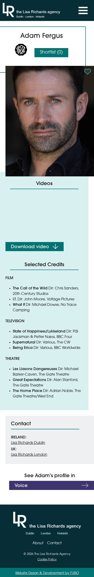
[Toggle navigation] (83, 10)
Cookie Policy (47, 559)
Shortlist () (51, 52)
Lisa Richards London (29, 455)
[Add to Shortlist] (88, 71)
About (37, 543)
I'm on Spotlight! (21, 50)
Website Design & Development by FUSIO (47, 573)
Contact (54, 543)
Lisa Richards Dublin (28, 443)
